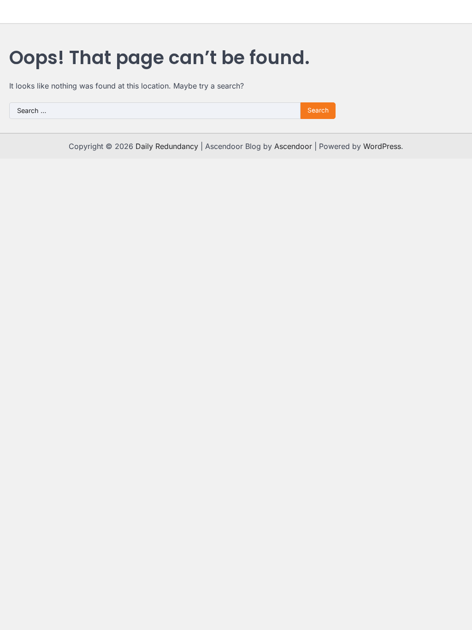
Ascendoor (293, 146)
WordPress (382, 146)
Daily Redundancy (167, 146)
